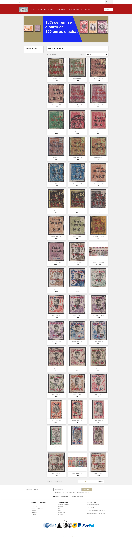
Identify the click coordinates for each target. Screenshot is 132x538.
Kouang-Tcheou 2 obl (98, 78)
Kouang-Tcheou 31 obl (77, 420)
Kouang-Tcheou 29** (98, 394)
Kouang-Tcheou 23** (77, 315)
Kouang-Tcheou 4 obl (56, 131)
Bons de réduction (61, 512)
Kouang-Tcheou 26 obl (56, 368)
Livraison (33, 504)
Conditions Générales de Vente (37, 506)
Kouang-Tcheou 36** (98, 473)
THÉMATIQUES (41, 9)
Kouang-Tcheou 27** (56, 394)
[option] (66, 29)
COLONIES (79, 9)
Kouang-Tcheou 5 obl (77, 131)
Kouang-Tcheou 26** (77, 368)
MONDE (33, 9)
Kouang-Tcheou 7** (98, 157)
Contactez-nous (34, 512)
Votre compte (63, 502)
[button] (30, 29)
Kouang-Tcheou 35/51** (77, 473)
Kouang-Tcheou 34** (98, 447)
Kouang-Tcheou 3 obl (77, 104)
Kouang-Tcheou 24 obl (98, 315)
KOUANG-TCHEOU (31, 48)
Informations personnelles (63, 504)
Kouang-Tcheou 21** (98, 289)
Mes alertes (60, 514)
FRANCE (50, 9)
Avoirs (59, 508)
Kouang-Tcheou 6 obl (56, 157)
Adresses (59, 510)
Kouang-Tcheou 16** (56, 262)
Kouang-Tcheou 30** (56, 420)
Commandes (60, 506)
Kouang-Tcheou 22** (56, 315)
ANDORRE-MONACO (61, 9)
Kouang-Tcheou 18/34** (98, 262)
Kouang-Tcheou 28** (77, 394)
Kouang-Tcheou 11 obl (98, 210)
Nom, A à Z (97, 54)
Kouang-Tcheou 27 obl (98, 368)
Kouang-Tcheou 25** (98, 341)
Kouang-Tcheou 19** (56, 289)
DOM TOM (72, 9)
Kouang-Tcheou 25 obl (77, 341)
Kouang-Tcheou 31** (98, 420)
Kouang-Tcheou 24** (56, 341)
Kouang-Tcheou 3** (98, 104)
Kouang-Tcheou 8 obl (56, 183)
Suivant (100, 481)
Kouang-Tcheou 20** (77, 289)
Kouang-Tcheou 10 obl (56, 210)
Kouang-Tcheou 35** (56, 473)
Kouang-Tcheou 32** (56, 447)
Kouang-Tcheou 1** (77, 78)
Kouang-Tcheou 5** (98, 131)
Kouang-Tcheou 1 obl (56, 78)
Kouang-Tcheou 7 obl (77, 157)
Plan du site (33, 514)
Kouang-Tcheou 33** (77, 447)
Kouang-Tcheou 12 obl (56, 236)
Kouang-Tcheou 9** (98, 183)
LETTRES (87, 9)
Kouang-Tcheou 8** (77, 183)
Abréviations (33, 510)
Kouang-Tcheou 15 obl (98, 236)
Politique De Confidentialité (37, 508)
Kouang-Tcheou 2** (56, 104)
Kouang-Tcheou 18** (77, 262)
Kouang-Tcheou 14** (77, 236)
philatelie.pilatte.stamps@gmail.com (96, 513)
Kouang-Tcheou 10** (77, 210)
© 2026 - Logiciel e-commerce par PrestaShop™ (69, 536)
